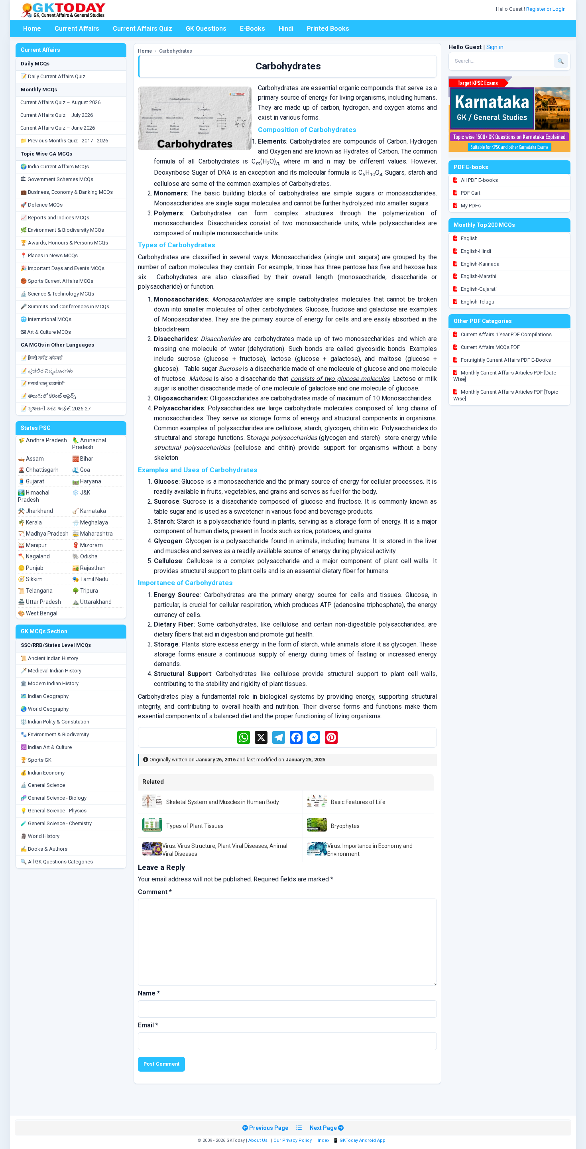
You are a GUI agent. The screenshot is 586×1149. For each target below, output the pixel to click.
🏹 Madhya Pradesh (43, 533)
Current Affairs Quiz (142, 28)
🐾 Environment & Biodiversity (54, 734)
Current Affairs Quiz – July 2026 (56, 115)
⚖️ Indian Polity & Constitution (54, 722)
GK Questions (206, 28)
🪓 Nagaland (34, 556)
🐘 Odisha (85, 556)
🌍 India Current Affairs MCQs (54, 166)
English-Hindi (475, 251)
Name (149, 993)
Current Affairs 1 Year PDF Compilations (506, 334)
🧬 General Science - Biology (53, 798)
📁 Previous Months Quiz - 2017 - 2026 (64, 141)
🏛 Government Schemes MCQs (56, 179)
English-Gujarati (478, 289)
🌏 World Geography (44, 709)
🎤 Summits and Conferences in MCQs (64, 306)
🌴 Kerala (30, 522)
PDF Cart (470, 193)
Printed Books (328, 28)
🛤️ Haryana (86, 481)
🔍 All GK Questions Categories (56, 862)
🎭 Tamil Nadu (90, 579)
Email (148, 1025)
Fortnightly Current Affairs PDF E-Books (505, 360)
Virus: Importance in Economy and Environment (370, 850)
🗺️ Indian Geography (44, 696)
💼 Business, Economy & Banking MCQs (66, 192)
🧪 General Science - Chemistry (56, 823)
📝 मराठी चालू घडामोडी (42, 383)
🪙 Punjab (30, 568)
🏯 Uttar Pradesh (39, 602)
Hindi (286, 28)
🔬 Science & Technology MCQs (57, 294)
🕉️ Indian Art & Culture (46, 747)
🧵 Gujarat (31, 481)
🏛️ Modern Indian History (49, 683)
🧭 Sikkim (30, 579)
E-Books (252, 28)
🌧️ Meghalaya (90, 522)
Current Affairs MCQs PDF (490, 347)
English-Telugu (477, 302)
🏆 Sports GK (35, 760)
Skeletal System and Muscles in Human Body (222, 802)
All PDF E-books (479, 180)
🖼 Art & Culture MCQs (45, 332)
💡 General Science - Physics (53, 811)
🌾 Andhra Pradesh (42, 440)
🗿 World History (39, 836)
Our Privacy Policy (292, 1140)
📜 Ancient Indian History (49, 658)
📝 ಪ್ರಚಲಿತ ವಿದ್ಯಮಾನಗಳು (46, 371)
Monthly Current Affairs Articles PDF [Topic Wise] (505, 395)
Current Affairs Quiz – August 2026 (60, 102)
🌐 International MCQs (45, 319)
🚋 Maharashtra (92, 533)
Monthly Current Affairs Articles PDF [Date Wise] (504, 376)
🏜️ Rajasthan (89, 568)
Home (32, 28)
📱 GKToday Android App (360, 1140)
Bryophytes (345, 826)
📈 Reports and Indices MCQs (54, 218)
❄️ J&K (81, 492)
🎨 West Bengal (37, 613)
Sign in (494, 47)
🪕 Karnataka (89, 511)
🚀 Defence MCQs (41, 205)
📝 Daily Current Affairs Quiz (52, 76)
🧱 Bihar (82, 458)
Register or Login (546, 9)
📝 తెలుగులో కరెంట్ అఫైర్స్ (48, 396)
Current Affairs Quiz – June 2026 (57, 128)
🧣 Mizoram (87, 545)
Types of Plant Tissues (195, 826)
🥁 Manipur (32, 545)
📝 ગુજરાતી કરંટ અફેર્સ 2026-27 (55, 409)
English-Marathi (478, 276)
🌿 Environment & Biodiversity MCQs (62, 230)
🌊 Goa (81, 470)
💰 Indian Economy (42, 773)
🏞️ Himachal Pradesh (33, 496)
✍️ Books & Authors (43, 849)
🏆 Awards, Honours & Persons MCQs (64, 243)
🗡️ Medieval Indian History (50, 671)
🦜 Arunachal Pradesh (89, 444)
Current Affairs (77, 28)
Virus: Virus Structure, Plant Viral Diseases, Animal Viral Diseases (224, 850)
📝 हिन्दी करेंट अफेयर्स (41, 358)
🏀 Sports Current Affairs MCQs (56, 281)
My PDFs (470, 206)
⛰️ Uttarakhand (92, 602)
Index (323, 1140)
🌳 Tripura (85, 590)
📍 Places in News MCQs (49, 255)
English (469, 238)
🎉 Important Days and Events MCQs (62, 268)
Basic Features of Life (358, 802)
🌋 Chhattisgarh (38, 470)
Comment (155, 892)
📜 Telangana (35, 590)
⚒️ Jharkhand (35, 511)
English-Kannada (479, 264)
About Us (257, 1140)
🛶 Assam (31, 458)
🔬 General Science (42, 785)
